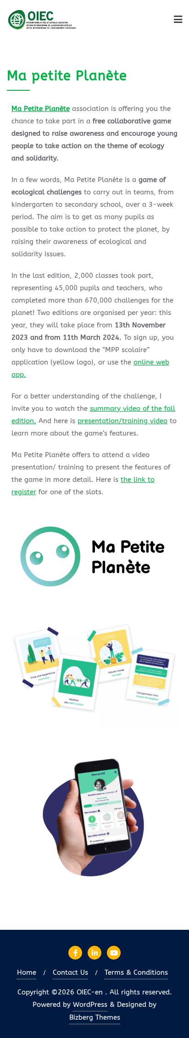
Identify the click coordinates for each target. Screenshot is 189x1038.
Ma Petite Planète (40, 109)
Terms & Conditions (136, 972)
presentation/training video (122, 421)
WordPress (90, 1004)
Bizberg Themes (94, 1017)
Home (26, 972)
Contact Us (70, 972)
